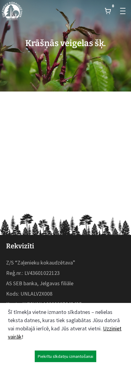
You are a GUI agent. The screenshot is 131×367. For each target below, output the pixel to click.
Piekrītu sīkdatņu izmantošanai (65, 356)
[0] (108, 11)
